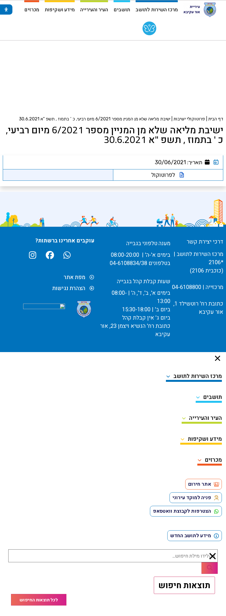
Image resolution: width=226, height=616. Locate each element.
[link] (149, 29)
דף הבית (215, 119)
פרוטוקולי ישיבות (189, 119)
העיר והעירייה (94, 9)
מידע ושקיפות (60, 9)
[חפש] (209, 568)
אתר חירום (199, 484)
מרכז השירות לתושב (157, 9)
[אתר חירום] (216, 484)
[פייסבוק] (49, 255)
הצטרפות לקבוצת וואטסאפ (182, 511)
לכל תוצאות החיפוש (39, 600)
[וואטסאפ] (66, 255)
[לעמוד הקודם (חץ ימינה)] (9, 308)
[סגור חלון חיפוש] (213, 556)
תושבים (122, 9)
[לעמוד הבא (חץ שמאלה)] (216, 308)
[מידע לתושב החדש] (216, 535)
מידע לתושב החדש (190, 535)
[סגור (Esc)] (18, 6)
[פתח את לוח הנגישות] (6, 9)
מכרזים (31, 9)
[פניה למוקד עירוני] (216, 497)
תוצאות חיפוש (184, 585)
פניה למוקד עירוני (192, 497)
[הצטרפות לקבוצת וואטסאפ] (216, 511)
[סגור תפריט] (217, 358)
